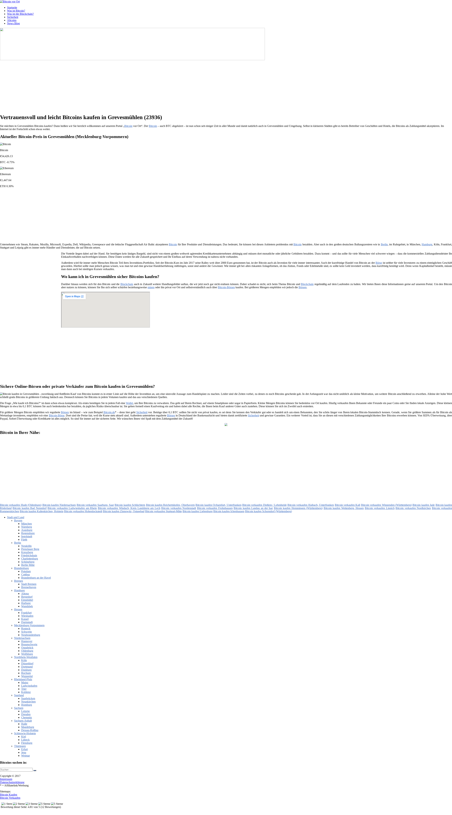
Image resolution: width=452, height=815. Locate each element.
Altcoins (11, 20)
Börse (379, 262)
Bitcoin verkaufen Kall (347, 504)
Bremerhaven (28, 587)
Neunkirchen (28, 701)
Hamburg (427, 244)
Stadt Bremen (28, 584)
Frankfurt (26, 612)
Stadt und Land (15, 517)
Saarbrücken (28, 698)
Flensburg (26, 742)
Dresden (26, 714)
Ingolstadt (26, 536)
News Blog (13, 23)
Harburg (26, 603)
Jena (23, 752)
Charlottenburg (29, 558)
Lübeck (25, 739)
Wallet (129, 403)
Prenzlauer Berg (30, 549)
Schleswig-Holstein (25, 733)
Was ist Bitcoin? (16, 10)
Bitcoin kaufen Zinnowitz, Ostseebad (123, 511)
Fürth (24, 539)
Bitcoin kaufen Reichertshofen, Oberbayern (170, 504)
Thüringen (20, 746)
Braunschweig (29, 644)
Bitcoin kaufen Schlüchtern (130, 504)
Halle (24, 723)
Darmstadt (27, 622)
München (26, 523)
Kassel (25, 618)
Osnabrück (27, 647)
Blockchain (126, 284)
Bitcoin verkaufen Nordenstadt (178, 508)
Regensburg (28, 533)
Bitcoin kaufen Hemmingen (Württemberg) (298, 508)
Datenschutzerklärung (12, 782)
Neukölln (26, 545)
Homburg (26, 704)
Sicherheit (12, 17)
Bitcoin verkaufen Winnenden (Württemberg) (386, 504)
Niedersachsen (22, 638)
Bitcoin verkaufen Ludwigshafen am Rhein (72, 508)
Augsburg (26, 530)
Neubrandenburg (30, 634)
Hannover (26, 641)
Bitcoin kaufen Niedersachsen (59, 504)
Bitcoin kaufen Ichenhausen (228, 511)
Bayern (18, 520)
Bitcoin (128, 125)
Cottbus (25, 574)
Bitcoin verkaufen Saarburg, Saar (95, 504)
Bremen (18, 580)
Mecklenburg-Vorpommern (29, 625)
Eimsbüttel (27, 599)
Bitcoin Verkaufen (10, 797)
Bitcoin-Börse (56, 415)
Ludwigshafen (29, 685)
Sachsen (18, 707)
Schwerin (26, 631)
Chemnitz (26, 717)
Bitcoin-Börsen (226, 287)
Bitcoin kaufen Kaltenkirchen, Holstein (41, 511)
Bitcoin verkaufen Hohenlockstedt (83, 511)
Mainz (24, 682)
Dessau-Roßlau (29, 730)
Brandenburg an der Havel (36, 577)
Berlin (384, 244)
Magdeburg (27, 727)
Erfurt (24, 749)
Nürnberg (26, 526)
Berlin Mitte (28, 564)
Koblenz (26, 692)
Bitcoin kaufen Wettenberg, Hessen (344, 508)
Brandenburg (21, 568)
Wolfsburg (27, 653)
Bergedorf (26, 596)
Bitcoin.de (109, 412)
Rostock (25, 628)
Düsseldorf (27, 663)
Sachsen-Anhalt (23, 720)
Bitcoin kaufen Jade (423, 504)
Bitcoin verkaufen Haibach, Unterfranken (310, 504)
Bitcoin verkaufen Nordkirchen (413, 508)
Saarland (19, 695)
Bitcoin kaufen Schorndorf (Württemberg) (268, 511)
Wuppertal (27, 676)
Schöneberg (27, 561)
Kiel (23, 736)
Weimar (25, 755)
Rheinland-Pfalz (23, 679)
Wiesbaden (27, 615)
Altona (25, 593)
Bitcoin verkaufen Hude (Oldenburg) (20, 504)
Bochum (26, 672)
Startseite (12, 7)
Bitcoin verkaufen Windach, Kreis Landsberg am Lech (129, 508)
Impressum (6, 779)
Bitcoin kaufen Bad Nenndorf (29, 508)
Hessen (18, 609)
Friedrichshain (29, 555)
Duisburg (26, 669)
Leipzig (25, 711)
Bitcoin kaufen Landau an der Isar (253, 508)
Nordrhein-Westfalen (25, 657)
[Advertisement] (109, 85)
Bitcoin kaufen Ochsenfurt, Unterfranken (218, 504)
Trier (23, 688)
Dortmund (27, 666)
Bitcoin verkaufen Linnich (380, 508)
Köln (24, 660)
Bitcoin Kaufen (8, 794)
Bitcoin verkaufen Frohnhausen (215, 508)
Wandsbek (27, 606)
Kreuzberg (27, 552)
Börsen (303, 287)
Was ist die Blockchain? (20, 13)
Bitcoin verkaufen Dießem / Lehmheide (264, 504)
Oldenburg (27, 650)
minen (151, 287)
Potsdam (26, 571)
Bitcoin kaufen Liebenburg (198, 511)
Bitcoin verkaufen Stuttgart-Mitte (163, 511)
